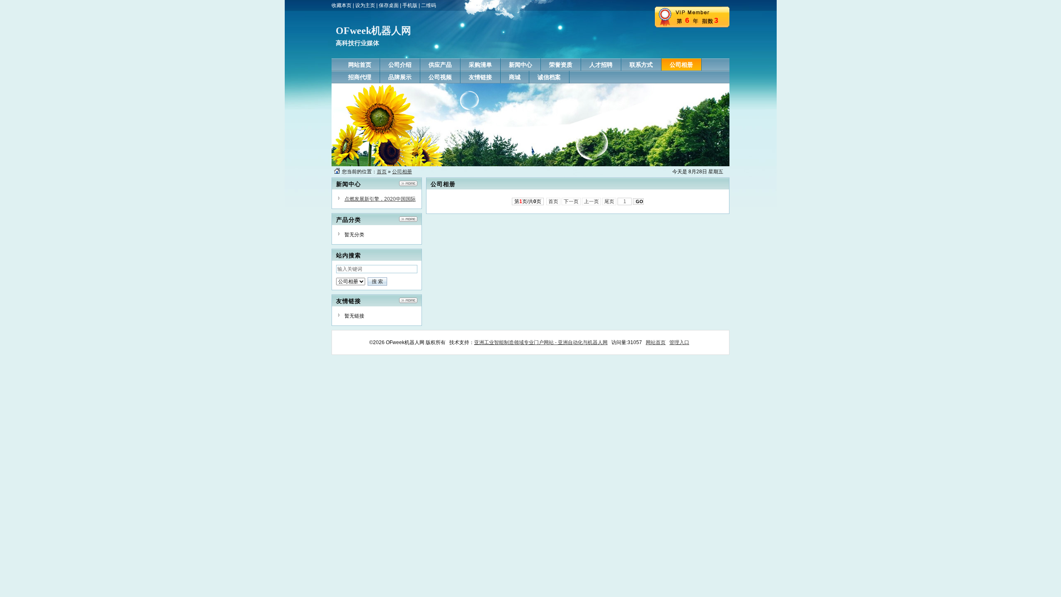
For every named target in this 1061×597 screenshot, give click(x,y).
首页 (382, 172)
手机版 (409, 5)
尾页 (609, 201)
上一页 (591, 201)
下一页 (571, 201)
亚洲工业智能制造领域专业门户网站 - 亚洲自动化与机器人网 (541, 342)
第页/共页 (527, 201)
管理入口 (679, 342)
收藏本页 (341, 5)
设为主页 (365, 5)
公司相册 (402, 172)
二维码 (428, 5)
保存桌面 (389, 5)
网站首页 (656, 342)
